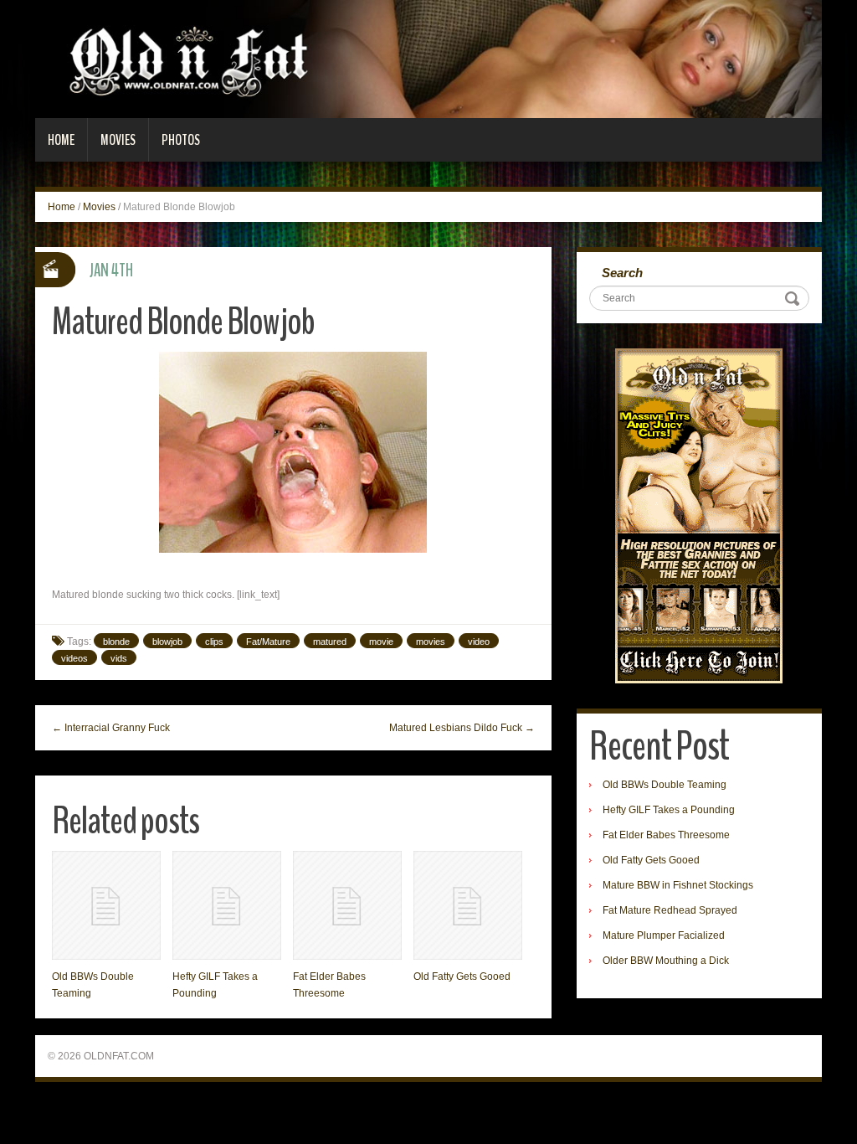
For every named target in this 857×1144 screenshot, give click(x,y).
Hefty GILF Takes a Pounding (669, 810)
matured (329, 641)
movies (430, 641)
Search (622, 272)
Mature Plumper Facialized (664, 935)
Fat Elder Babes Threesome (666, 835)
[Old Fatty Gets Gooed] (467, 905)
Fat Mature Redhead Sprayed (670, 910)
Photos (181, 140)
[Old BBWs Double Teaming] (106, 905)
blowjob (167, 641)
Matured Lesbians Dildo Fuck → (462, 728)
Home (61, 140)
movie (381, 641)
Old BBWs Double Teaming (664, 785)
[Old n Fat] (428, 58)
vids (118, 658)
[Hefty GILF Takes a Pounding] (226, 905)
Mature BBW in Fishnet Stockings (678, 885)
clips (214, 641)
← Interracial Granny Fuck (111, 728)
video (479, 641)
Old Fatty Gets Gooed (462, 976)
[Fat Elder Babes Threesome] (347, 905)
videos (74, 658)
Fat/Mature (268, 641)
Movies (118, 140)
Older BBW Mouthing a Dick (666, 960)
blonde (116, 641)
